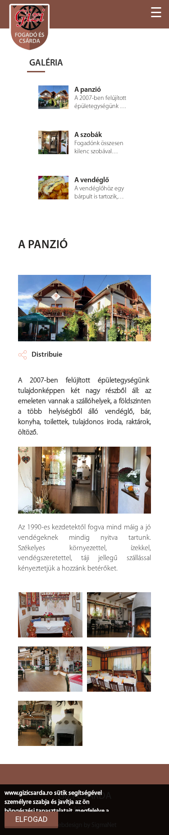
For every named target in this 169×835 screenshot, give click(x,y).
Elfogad (31, 819)
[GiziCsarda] (29, 27)
